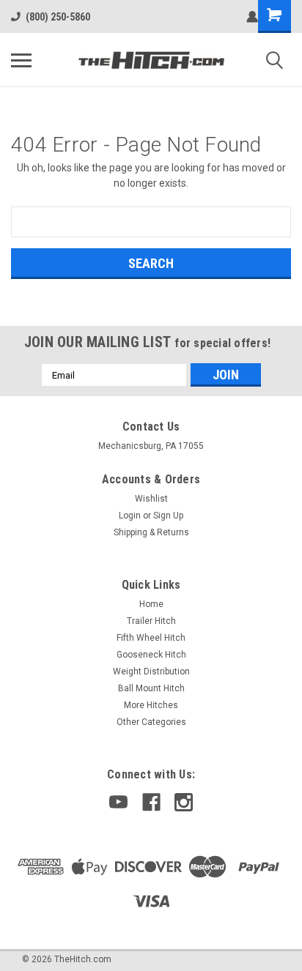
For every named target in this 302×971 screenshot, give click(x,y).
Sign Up (168, 515)
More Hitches (151, 705)
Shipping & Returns (151, 532)
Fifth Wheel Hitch (151, 638)
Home (151, 604)
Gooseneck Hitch (151, 655)
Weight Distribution (151, 671)
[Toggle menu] (21, 60)
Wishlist (151, 499)
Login (130, 515)
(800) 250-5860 (58, 17)
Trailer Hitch (151, 621)
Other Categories (151, 722)
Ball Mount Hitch (151, 688)
